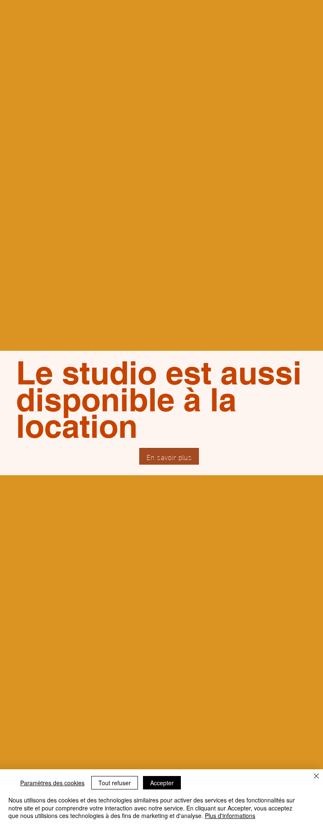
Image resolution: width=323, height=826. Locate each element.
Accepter (162, 783)
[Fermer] (316, 777)
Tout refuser (114, 783)
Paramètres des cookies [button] (52, 783)
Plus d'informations (230, 815)
